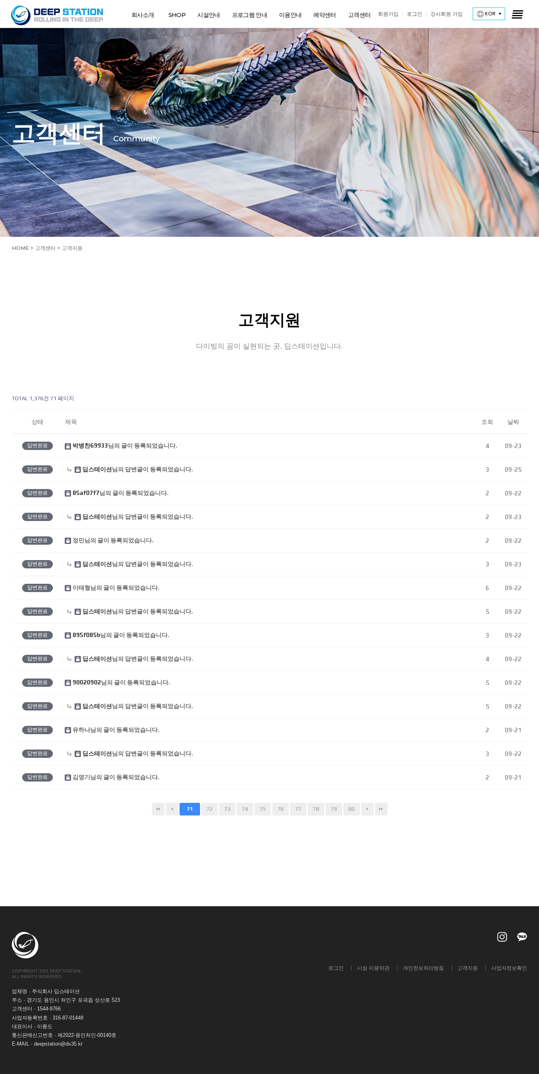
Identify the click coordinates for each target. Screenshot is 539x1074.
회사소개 (142, 15)
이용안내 (290, 15)
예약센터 (324, 15)
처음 (158, 809)
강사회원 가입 (446, 14)
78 (316, 809)
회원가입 (388, 14)
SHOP (176, 15)
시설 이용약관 (373, 968)
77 (298, 809)
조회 (487, 421)
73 (227, 809)
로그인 (414, 14)
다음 (367, 809)
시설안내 (208, 15)
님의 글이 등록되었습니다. (125, 445)
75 (263, 809)
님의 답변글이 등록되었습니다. (137, 469)
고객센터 (359, 15)
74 (245, 809)
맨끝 (381, 809)
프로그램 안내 (249, 15)
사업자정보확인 (509, 968)
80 (351, 809)
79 (334, 809)
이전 (172, 809)
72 (209, 809)
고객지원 (467, 968)
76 (280, 809)
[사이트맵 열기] (517, 13)
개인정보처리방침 (423, 968)
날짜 (513, 421)
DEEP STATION (57, 15)
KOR (490, 13)
